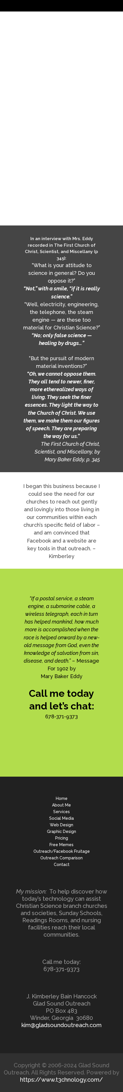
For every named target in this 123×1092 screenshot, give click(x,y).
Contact (62, 864)
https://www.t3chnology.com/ (61, 1079)
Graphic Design (61, 831)
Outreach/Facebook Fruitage (61, 851)
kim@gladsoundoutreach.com (61, 1025)
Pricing (61, 838)
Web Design (61, 825)
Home (62, 798)
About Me (61, 805)
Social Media (61, 818)
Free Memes (61, 844)
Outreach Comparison (61, 858)
